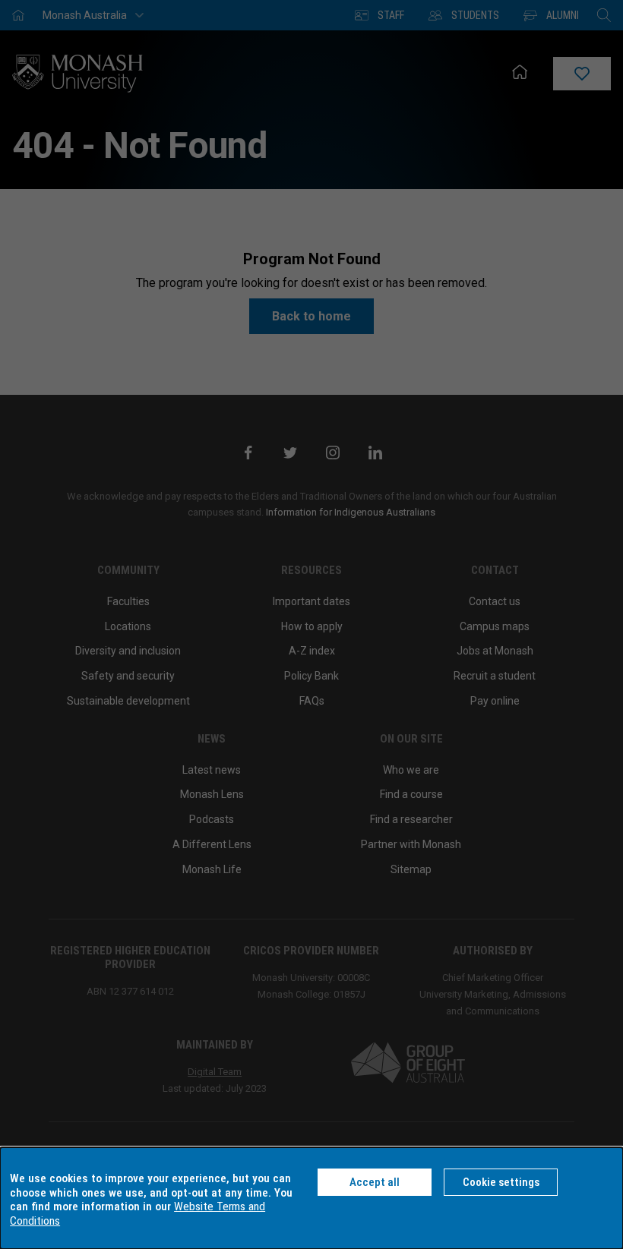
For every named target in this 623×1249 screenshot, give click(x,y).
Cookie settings (501, 1182)
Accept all (374, 1182)
